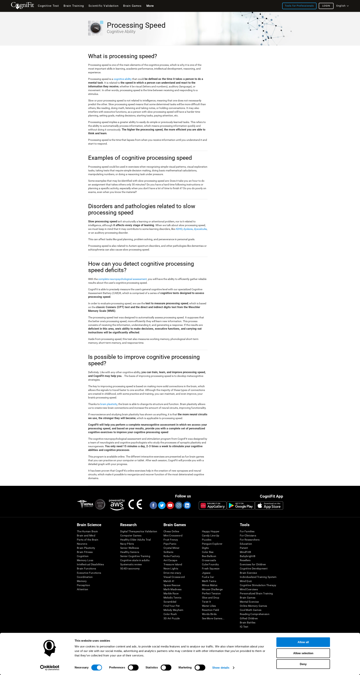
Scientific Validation (103, 6)
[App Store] (269, 505)
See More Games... (213, 618)
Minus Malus (209, 585)
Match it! (169, 581)
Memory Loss (85, 560)
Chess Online (171, 531)
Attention (82, 589)
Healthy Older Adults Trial (135, 539)
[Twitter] (162, 505)
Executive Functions (89, 572)
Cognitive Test (48, 6)
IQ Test (244, 626)
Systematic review (131, 564)
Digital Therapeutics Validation (138, 531)
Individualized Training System (258, 576)
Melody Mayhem (173, 609)
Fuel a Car (208, 576)
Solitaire (168, 552)
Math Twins (209, 581)
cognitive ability (123, 78)
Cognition (83, 556)
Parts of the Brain (87, 539)
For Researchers (250, 539)
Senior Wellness (129, 547)
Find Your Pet (172, 605)
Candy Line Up (210, 535)
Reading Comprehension (254, 614)
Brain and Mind (86, 535)
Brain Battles (248, 622)
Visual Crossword (174, 576)
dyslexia (188, 228)
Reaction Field (210, 609)
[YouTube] (170, 505)
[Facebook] (153, 505)
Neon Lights (171, 568)
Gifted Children (249, 618)
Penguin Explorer (212, 543)
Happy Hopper (210, 531)
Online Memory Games (253, 605)
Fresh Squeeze (211, 568)
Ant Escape (170, 560)
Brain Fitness (85, 552)
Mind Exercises (249, 589)
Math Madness (173, 589)
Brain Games (247, 597)
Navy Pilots (127, 543)
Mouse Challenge (212, 589)
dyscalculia (200, 228)
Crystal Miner (172, 547)
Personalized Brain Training (256, 593)
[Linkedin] (187, 505)
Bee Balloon (209, 556)
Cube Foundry (210, 564)
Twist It (206, 601)
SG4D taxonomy (130, 568)
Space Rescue (172, 585)
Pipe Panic (170, 543)
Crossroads (209, 560)
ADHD (179, 228)
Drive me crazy (172, 572)
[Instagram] (178, 505)
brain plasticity (108, 404)
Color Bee (208, 552)
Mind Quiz (246, 581)
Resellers (245, 560)
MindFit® (245, 552)
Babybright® (247, 556)
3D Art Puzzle (172, 618)
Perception (83, 585)
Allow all (303, 642)
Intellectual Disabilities (90, 564)
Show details (220, 667)
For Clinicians (248, 535)
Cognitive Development (254, 568)
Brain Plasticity (86, 547)
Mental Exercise (249, 601)
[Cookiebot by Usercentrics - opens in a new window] (49, 667)
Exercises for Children (253, 564)
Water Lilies (209, 605)
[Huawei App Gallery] (212, 505)
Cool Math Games (250, 609)
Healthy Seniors (129, 552)
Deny (303, 664)
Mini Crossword (173, 535)
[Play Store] (241, 505)
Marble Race (171, 593)
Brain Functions (86, 568)
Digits (205, 547)
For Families (247, 531)
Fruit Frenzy (171, 539)
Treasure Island (173, 564)
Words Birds (209, 614)
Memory (82, 581)
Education (246, 543)
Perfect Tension (211, 593)
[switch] (133, 667)
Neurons (82, 543)
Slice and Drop (210, 597)
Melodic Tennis (172, 597)
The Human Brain (87, 531)
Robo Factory (172, 556)
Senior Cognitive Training (135, 556)
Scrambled (170, 601)
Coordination (85, 576)
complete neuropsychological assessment (122, 279)
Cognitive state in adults (134, 560)
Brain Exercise (248, 572)
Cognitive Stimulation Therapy (258, 585)
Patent (244, 547)
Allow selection (303, 653)
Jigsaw (206, 572)
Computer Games (130, 535)
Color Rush (170, 614)
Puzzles (206, 539)
